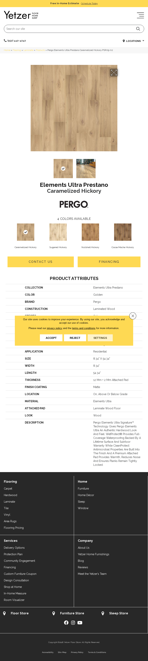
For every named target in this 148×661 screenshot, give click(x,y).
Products (40, 50)
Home (7, 50)
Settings (100, 337)
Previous (28, 167)
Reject (75, 337)
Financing (109, 262)
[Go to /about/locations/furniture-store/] (74, 614)
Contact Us (41, 262)
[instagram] (73, 622)
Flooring (17, 50)
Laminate (28, 50)
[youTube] (79, 622)
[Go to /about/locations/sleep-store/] (123, 614)
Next (120, 167)
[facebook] (66, 622)
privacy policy (54, 328)
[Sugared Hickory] (58, 232)
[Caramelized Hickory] (25, 232)
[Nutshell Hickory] (90, 232)
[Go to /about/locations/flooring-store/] (24, 614)
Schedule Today (89, 3)
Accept (51, 337)
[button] (138, 28)
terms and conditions (83, 328)
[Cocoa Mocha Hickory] (123, 232)
